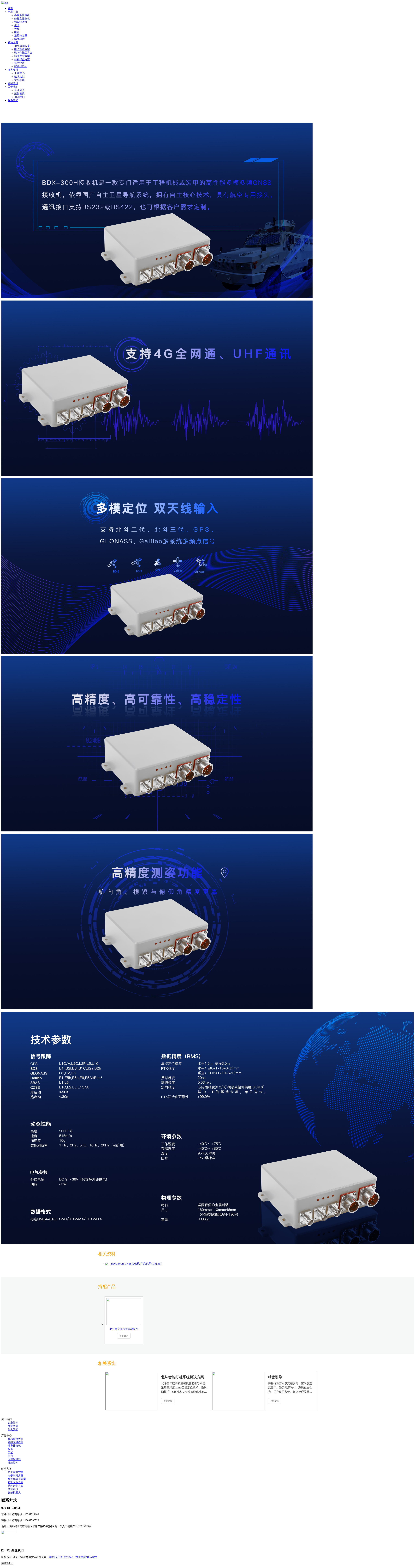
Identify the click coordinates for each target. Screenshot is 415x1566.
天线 (16, 28)
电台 (16, 32)
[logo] (4, 2)
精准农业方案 (22, 56)
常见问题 (19, 80)
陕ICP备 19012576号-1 (61, 1557)
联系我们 (13, 100)
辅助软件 (19, 39)
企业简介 (19, 90)
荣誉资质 (19, 93)
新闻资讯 (13, 83)
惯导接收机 (20, 22)
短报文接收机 (22, 18)
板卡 (16, 25)
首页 (10, 8)
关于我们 (13, 86)
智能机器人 (20, 66)
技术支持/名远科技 (86, 1557)
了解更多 (167, 1401)
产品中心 (13, 11)
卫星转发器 (20, 35)
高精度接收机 (22, 15)
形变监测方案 (22, 45)
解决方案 (13, 42)
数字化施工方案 (23, 52)
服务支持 (13, 69)
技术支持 (19, 76)
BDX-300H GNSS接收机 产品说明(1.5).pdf (135, 1263)
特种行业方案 (22, 59)
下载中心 (19, 73)
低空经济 (19, 62)
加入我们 (19, 97)
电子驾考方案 (22, 49)
